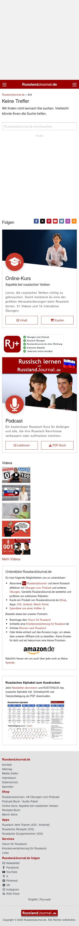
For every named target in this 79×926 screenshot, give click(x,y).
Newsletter (12, 863)
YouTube (11, 872)
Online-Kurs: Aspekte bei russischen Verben (30, 806)
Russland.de (39, 84)
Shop (63, 600)
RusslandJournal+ (37, 583)
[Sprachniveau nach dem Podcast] (16, 528)
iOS (19, 604)
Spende (9, 662)
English (33, 899)
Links (5, 853)
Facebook (12, 867)
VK (7, 885)
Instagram (12, 889)
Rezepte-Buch (11, 810)
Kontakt (7, 764)
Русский (45, 899)
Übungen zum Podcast (38, 588)
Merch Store (41, 604)
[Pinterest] (49, 221)
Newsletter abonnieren (24, 688)
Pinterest (11, 880)
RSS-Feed (12, 894)
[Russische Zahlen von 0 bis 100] (16, 474)
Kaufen (59, 320)
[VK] (61, 221)
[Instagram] (68, 221)
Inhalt (23, 320)
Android (27, 604)
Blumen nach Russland (32, 628)
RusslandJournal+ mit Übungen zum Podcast (30, 797)
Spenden (8, 786)
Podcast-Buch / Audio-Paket (20, 801)
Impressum (9, 778)
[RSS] (74, 221)
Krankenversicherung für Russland (45, 624)
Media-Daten (10, 773)
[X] (42, 221)
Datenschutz (10, 782)
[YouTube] (55, 221)
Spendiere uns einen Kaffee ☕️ (28, 608)
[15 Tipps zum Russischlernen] (16, 510)
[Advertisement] (39, 40)
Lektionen (23, 445)
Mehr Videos (11, 559)
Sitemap (7, 769)
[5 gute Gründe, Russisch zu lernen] (16, 492)
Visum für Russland (39, 620)
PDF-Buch (59, 445)
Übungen (15, 592)
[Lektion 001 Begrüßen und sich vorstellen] (16, 546)
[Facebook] (36, 221)
